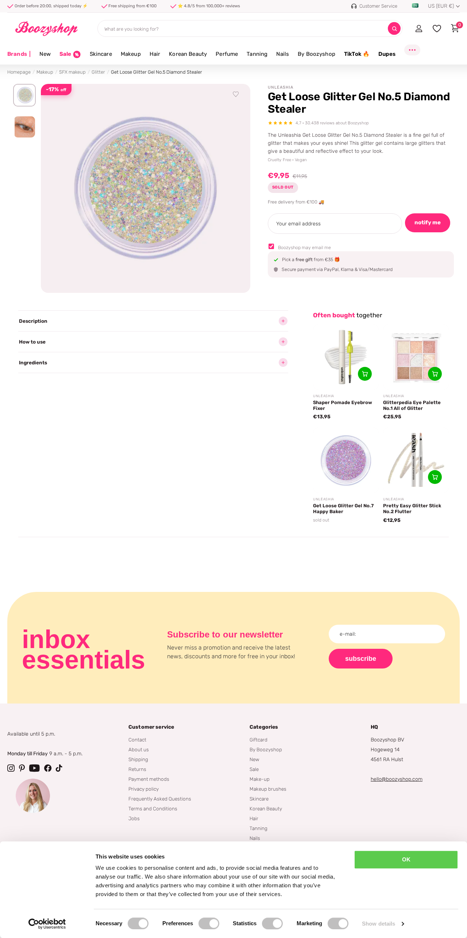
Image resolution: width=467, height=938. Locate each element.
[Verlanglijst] (236, 94)
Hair (155, 54)
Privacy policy (143, 789)
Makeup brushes (268, 789)
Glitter (98, 72)
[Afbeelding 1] (24, 95)
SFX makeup (72, 72)
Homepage (19, 72)
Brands (19, 54)
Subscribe (360, 658)
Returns (137, 769)
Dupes (386, 54)
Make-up (260, 779)
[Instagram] (11, 768)
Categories (264, 727)
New (44, 54)
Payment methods (148, 779)
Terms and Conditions (152, 808)
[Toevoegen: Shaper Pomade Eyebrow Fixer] (365, 374)
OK (406, 859)
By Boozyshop (316, 54)
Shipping (138, 759)
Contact (137, 740)
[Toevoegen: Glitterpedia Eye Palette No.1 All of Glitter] (435, 374)
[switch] (208, 923)
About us (138, 749)
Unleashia (280, 87)
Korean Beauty (188, 54)
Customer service (151, 727)
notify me (427, 222)
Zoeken (394, 28)
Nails (282, 54)
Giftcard (258, 740)
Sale (254, 769)
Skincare (101, 54)
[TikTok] (59, 768)
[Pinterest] (22, 768)
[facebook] (47, 768)
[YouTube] (34, 768)
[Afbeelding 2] (24, 127)
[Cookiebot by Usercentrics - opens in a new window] (47, 923)
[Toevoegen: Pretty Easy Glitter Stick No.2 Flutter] (435, 477)
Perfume (227, 54)
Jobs (134, 818)
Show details (378, 923)
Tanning (257, 54)
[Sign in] (418, 28)
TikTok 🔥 (357, 54)
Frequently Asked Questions (159, 799)
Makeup (131, 54)
